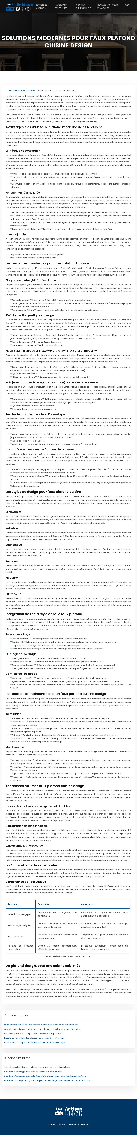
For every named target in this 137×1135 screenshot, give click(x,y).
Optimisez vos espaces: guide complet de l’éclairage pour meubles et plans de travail (47, 1080)
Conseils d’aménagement (83, 6)
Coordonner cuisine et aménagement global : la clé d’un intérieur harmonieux (42, 1029)
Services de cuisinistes (41, 6)
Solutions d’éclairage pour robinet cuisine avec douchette (33, 1071)
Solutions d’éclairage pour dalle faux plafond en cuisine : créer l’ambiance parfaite (45, 1076)
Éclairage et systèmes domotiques (107, 6)
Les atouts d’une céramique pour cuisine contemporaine (32, 1033)
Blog (127, 5)
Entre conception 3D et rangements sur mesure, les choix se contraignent (41, 1024)
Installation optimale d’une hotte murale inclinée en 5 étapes (35, 1037)
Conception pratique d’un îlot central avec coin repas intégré (35, 1042)
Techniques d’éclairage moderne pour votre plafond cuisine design (37, 1067)
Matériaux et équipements (61, 6)
